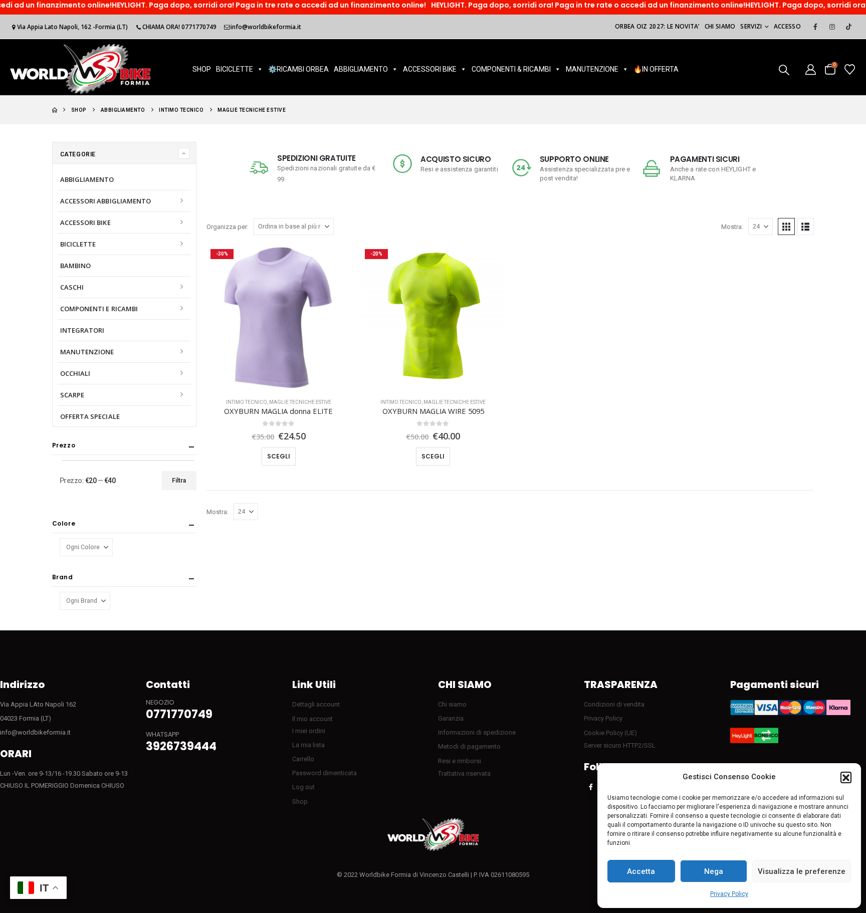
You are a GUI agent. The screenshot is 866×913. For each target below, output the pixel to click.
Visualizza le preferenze (801, 871)
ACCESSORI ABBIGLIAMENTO (105, 200)
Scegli (278, 456)
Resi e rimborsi (459, 761)
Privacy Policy (729, 893)
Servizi (751, 26)
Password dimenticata (324, 773)
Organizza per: (227, 227)
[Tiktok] (848, 27)
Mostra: (732, 227)
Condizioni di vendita (614, 704)
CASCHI (72, 287)
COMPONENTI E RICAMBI (99, 308)
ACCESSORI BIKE (430, 69)
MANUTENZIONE (592, 69)
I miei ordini (308, 731)
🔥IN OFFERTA (656, 69)
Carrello (303, 759)
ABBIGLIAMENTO (361, 69)
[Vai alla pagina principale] (54, 110)
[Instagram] (832, 27)
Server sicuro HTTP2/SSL (620, 745)
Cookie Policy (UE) (610, 733)
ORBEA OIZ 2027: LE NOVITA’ (657, 26)
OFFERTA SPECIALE (90, 416)
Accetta (641, 871)
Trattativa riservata (464, 773)
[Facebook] (815, 27)
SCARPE (72, 394)
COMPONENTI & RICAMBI (511, 69)
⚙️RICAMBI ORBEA (298, 69)
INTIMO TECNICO (246, 402)
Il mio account (312, 719)
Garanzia (451, 718)
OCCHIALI (75, 373)
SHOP (201, 69)
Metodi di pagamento (469, 746)
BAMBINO (75, 265)
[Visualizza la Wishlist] (849, 69)
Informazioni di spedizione (477, 732)
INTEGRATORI (82, 330)
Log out (303, 787)
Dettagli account (316, 704)
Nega (713, 871)
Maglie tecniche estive (300, 402)
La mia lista (308, 745)
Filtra (179, 480)
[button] (846, 777)
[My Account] (810, 69)
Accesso (787, 26)
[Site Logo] (80, 69)
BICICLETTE (234, 69)
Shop (300, 801)
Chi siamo (720, 26)
